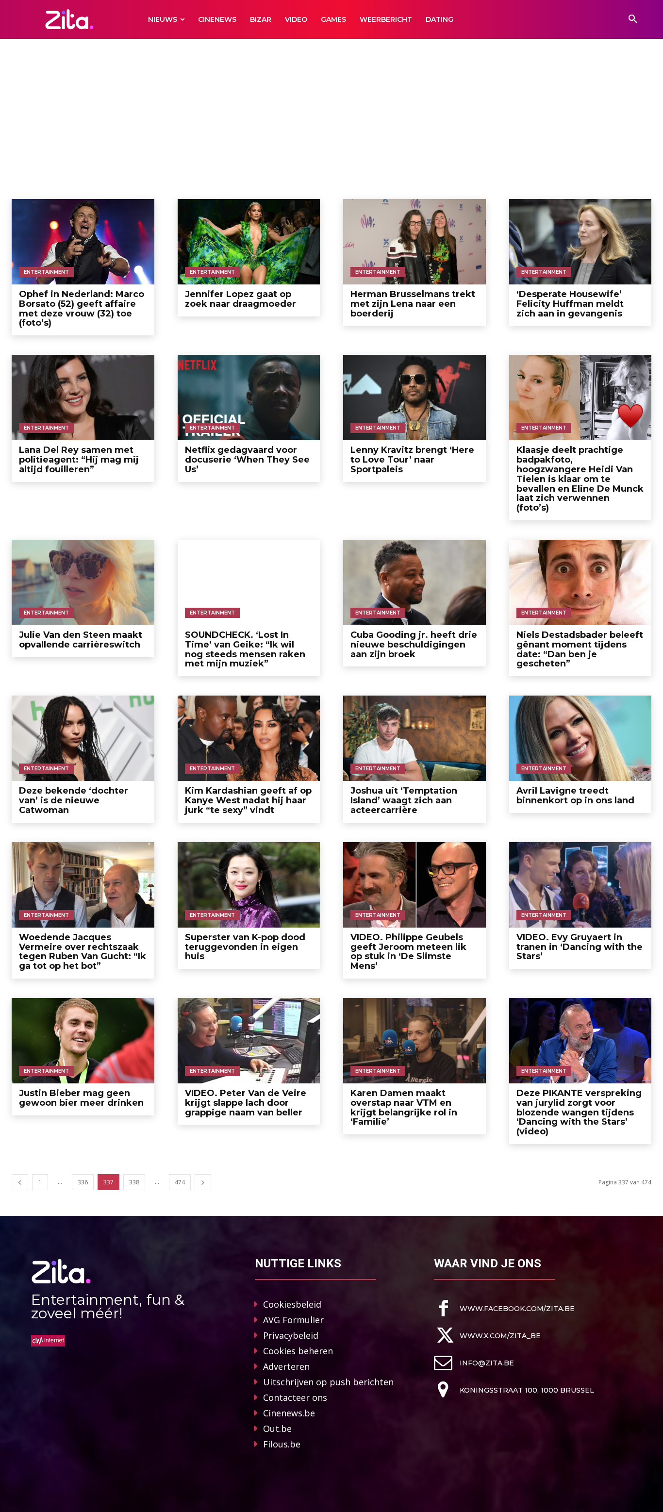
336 (83, 1182)
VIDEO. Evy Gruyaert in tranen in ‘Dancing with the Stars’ (579, 947)
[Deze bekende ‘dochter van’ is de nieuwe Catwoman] (83, 738)
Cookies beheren (298, 1351)
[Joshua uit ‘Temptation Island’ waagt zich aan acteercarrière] (414, 738)
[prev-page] (20, 1182)
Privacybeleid (290, 1335)
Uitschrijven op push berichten (328, 1382)
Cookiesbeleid (292, 1304)
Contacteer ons (295, 1397)
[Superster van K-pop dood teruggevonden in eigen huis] (249, 885)
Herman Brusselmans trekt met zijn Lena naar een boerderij (412, 304)
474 (180, 1182)
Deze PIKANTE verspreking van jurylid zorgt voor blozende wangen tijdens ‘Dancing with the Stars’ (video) (579, 1112)
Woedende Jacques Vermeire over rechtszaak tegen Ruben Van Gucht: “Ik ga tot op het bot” (82, 951)
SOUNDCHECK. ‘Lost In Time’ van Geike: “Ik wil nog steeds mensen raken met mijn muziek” (245, 649)
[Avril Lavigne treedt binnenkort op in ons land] (580, 738)
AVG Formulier (293, 1320)
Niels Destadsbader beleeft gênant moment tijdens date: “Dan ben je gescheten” (579, 649)
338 (134, 1182)
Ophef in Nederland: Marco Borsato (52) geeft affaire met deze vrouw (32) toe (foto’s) (81, 308)
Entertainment (46, 272)
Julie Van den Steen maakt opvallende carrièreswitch (80, 640)
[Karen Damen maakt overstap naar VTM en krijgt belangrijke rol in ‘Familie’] (414, 1040)
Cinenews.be (289, 1413)
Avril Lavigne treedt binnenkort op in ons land (575, 795)
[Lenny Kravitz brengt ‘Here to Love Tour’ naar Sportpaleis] (414, 397)
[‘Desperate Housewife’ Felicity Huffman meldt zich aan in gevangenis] (580, 241)
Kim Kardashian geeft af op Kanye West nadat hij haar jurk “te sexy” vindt (248, 800)
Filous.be (281, 1444)
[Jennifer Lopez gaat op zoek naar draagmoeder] (249, 241)
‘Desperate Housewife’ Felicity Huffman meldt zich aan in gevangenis (570, 304)
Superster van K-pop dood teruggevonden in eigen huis (245, 947)
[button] (632, 19)
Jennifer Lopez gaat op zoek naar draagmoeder (240, 299)
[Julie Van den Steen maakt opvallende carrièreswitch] (83, 582)
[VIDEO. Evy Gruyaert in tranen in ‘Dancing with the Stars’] (580, 885)
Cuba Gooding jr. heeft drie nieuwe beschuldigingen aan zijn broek (413, 645)
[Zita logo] (69, 19)
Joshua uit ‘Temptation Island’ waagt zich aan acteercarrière (403, 800)
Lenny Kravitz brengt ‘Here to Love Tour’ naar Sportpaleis (412, 460)
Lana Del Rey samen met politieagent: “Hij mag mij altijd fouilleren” (79, 460)
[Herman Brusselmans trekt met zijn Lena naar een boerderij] (414, 241)
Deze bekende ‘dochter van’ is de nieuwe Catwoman (73, 800)
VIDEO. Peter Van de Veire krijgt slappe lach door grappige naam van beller (245, 1103)
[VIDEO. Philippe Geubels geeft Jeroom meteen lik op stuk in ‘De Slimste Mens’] (414, 885)
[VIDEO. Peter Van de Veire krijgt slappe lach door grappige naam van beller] (249, 1040)
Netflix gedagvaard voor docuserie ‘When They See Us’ (247, 460)
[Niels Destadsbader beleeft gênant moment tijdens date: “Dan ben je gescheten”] (580, 582)
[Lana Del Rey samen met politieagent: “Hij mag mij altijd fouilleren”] (83, 397)
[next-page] (203, 1182)
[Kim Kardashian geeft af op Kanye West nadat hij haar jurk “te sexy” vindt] (249, 738)
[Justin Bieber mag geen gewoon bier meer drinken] (83, 1040)
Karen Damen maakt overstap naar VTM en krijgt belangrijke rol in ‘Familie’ (403, 1107)
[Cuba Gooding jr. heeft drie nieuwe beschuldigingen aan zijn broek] (414, 582)
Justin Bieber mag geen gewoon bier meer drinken (81, 1098)
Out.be (277, 1428)
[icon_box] (504, 1308)
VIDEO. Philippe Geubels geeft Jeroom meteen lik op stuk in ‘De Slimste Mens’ (408, 951)
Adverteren (286, 1366)
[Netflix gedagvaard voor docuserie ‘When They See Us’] (249, 397)
